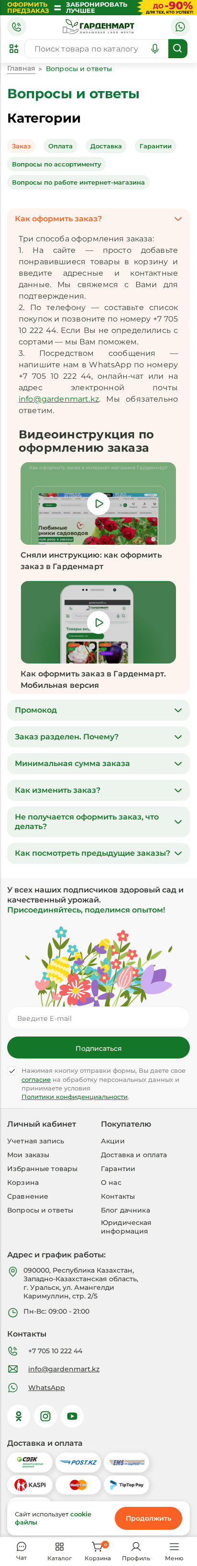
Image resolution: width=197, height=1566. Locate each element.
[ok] (18, 1416)
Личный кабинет (41, 1124)
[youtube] (72, 1416)
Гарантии (118, 1168)
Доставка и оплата (134, 1155)
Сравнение (27, 1196)
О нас (111, 1182)
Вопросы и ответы (40, 1210)
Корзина (23, 1182)
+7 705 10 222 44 (55, 1351)
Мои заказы (28, 1155)
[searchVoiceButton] (154, 48)
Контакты (118, 1196)
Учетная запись (35, 1141)
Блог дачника (125, 1210)
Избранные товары (42, 1168)
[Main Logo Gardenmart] (98, 26)
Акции (113, 1141)
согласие (36, 1079)
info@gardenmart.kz (59, 399)
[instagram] (45, 1416)
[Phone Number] (17, 26)
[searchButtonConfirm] (177, 48)
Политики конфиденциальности (75, 1096)
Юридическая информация (126, 1226)
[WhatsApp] (180, 26)
